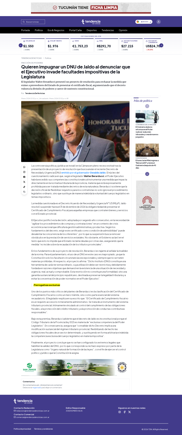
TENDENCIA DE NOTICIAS (31, 58)
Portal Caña (75, 30)
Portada (25, 30)
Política (39, 30)
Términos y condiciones (43, 429)
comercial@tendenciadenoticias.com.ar (32, 417)
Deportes (92, 30)
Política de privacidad (22, 429)
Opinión (123, 30)
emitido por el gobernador (83, 172)
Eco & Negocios (56, 30)
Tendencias (108, 30)
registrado (37, 387)
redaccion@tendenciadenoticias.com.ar (32, 411)
